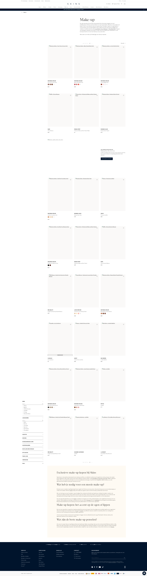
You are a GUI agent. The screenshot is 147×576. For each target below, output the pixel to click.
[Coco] (48, 84)
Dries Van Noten (27, 413)
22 (90, 43)
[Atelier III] (52, 217)
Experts (112, 526)
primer (71, 490)
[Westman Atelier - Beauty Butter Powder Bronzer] (113, 290)
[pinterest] (96, 567)
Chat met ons (77, 556)
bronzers (89, 500)
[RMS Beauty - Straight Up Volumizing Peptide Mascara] (60, 290)
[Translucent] (75, 313)
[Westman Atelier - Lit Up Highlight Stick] (113, 61)
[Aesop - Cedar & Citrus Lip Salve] (86, 339)
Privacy (119, 562)
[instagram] (92, 567)
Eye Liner (25, 427)
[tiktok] (102, 567)
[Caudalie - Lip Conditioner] (60, 339)
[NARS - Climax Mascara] (60, 110)
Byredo (25, 407)
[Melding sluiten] (143, 9)
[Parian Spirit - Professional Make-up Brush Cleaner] (86, 242)
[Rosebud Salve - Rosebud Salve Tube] (86, 194)
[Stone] (50, 407)
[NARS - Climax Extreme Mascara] (113, 242)
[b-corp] (125, 567)
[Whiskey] (52, 84)
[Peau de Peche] (76, 407)
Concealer (26, 425)
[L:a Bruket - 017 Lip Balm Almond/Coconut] (113, 433)
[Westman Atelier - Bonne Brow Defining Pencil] (60, 384)
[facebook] (94, 567)
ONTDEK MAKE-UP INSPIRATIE (107, 158)
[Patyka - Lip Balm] (113, 384)
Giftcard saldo (23, 560)
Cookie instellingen (81, 573)
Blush (25, 422)
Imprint (73, 573)
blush (75, 498)
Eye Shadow (26, 428)
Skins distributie (59, 556)
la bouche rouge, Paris (102, 478)
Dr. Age (25, 412)
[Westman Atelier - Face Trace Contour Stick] (60, 61)
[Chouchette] (76, 84)
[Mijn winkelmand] (124, 4)
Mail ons (76, 554)
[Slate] (48, 407)
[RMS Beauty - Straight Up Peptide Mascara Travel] (60, 433)
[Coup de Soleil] (101, 313)
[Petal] (75, 84)
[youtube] (100, 567)
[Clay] (52, 407)
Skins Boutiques (42, 556)
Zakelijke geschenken (60, 554)
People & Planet (42, 566)
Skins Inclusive (41, 554)
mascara (81, 510)
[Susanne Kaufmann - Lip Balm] (86, 433)
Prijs (23, 463)
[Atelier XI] (48, 217)
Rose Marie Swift (112, 28)
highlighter (97, 500)
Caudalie (25, 410)
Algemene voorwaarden (112, 562)
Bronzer (25, 423)
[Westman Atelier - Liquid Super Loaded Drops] (86, 384)
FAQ (22, 554)
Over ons (40, 552)
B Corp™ (23, 566)
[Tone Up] (78, 313)
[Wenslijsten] (121, 4)
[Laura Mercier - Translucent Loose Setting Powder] (86, 290)
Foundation (26, 430)
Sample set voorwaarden (25, 562)
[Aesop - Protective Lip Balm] (113, 194)
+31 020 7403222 (78, 552)
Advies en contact (24, 552)
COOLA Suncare (27, 408)
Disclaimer (69, 573)
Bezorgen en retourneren (25, 558)
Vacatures (40, 558)
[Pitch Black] (48, 265)
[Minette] (78, 84)
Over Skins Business (60, 552)
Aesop (25, 405)
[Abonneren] (124, 557)
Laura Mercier (98, 28)
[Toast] (50, 84)
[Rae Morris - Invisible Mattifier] (113, 339)
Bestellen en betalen (25, 556)
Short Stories (41, 562)
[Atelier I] (50, 217)
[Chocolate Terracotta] (50, 265)
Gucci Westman (104, 28)
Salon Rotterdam (42, 564)
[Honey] (76, 313)
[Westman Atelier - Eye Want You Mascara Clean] (60, 242)
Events (40, 560)
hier (95, 34)
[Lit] (105, 84)
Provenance (23, 564)
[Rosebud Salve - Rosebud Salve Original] (113, 110)
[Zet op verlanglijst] (70, 47)
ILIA (114, 27)
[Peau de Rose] (78, 407)
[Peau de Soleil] (75, 407)
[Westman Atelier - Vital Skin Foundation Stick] (60, 194)
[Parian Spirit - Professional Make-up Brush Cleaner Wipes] (86, 110)
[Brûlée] (101, 84)
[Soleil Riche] (103, 313)
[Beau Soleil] (105, 313)
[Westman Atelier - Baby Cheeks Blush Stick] (86, 61)
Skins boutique (78, 558)
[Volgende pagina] (92, 43)
